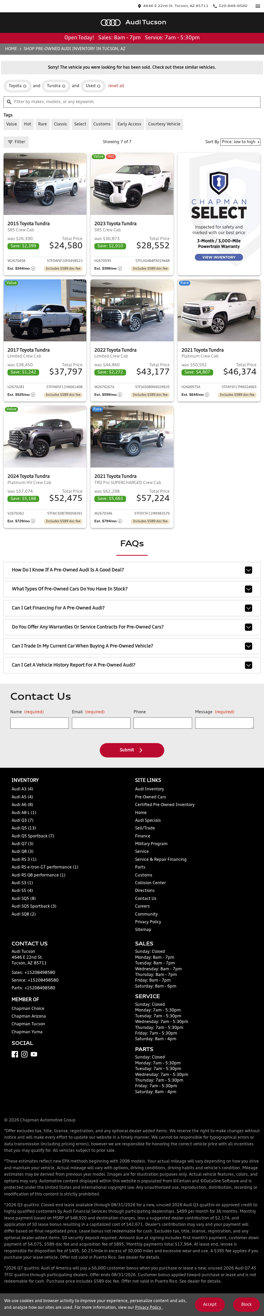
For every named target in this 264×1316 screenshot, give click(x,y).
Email (88, 712)
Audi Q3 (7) (23, 821)
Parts (140, 867)
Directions (145, 891)
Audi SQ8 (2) (24, 914)
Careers (142, 906)
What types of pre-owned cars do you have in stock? (70, 589)
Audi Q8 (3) (23, 852)
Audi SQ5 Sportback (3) (34, 906)
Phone (140, 712)
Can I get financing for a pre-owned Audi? (58, 608)
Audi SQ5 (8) (24, 899)
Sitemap (143, 930)
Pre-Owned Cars (150, 797)
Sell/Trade (145, 828)
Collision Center (150, 883)
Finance (142, 836)
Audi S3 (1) (22, 883)
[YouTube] (34, 1054)
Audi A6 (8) (22, 805)
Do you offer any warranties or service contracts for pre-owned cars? (88, 627)
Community (146, 914)
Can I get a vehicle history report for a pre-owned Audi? (73, 665)
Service (142, 852)
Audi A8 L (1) (24, 813)
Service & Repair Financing (161, 860)
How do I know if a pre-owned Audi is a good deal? (68, 570)
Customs (143, 875)
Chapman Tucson (28, 1024)
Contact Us (145, 899)
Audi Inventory (149, 789)
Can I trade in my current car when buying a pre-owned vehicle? (82, 646)
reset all (116, 86)
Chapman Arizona (29, 1017)
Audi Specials (148, 821)
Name (27, 712)
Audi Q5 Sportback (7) (33, 836)
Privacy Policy (148, 922)
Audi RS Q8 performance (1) (38, 875)
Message (214, 712)
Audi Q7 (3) (23, 844)
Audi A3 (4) (22, 789)
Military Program (151, 844)
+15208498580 (39, 973)
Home (11, 49)
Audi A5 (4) (22, 797)
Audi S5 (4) (22, 891)
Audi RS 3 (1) (24, 860)
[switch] (258, 6)
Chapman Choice (28, 1009)
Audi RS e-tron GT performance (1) (45, 867)
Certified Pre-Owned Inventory (165, 805)
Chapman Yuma (27, 1032)
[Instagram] (24, 1054)
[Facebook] (15, 1054)
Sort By (212, 142)
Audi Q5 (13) (24, 828)
